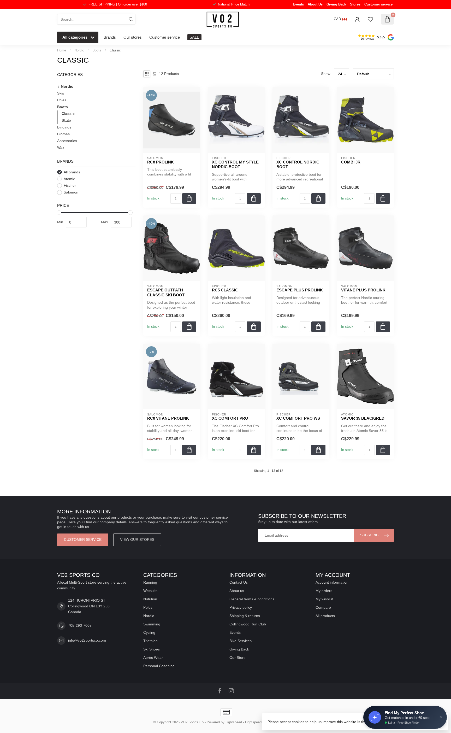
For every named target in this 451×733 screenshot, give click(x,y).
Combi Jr (350, 162)
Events (298, 4)
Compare (323, 607)
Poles (61, 100)
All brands (72, 172)
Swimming (151, 624)
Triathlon (150, 641)
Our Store (237, 657)
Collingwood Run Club (247, 624)
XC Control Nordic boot (297, 164)
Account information (332, 582)
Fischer (70, 185)
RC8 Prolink (160, 162)
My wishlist (324, 599)
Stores (355, 4)
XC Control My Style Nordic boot (235, 164)
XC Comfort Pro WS (298, 418)
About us (236, 591)
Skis (60, 93)
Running (150, 582)
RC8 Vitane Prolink (168, 418)
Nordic (79, 50)
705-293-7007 (80, 625)
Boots (96, 50)
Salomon (71, 192)
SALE (194, 37)
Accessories (67, 141)
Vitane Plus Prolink (363, 290)
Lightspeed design (258, 722)
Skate (66, 120)
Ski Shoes (151, 649)
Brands (110, 37)
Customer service (378, 4)
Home (61, 50)
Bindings (64, 127)
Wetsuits (150, 591)
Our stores (132, 37)
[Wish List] (370, 19)
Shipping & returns (244, 616)
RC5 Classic (225, 290)
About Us (315, 4)
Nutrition (150, 599)
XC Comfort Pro (230, 418)
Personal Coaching (159, 666)
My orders (324, 591)
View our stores (137, 539)
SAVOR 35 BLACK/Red (362, 418)
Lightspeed (233, 722)
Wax (60, 147)
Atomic (69, 179)
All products (325, 616)
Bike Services (240, 641)
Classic (115, 50)
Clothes (63, 134)
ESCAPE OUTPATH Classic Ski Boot (166, 292)
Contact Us (238, 582)
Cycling (149, 632)
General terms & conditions (251, 599)
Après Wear (153, 657)
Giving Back (336, 4)
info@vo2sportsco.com (87, 640)
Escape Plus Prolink (299, 290)
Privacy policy (240, 607)
